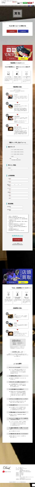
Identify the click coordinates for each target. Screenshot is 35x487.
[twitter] (33, 5)
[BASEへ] (28, 5)
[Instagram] (30, 5)
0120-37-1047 (21, 472)
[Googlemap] (17, 458)
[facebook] (31, 5)
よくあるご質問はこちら (17, 243)
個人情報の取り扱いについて (17, 235)
